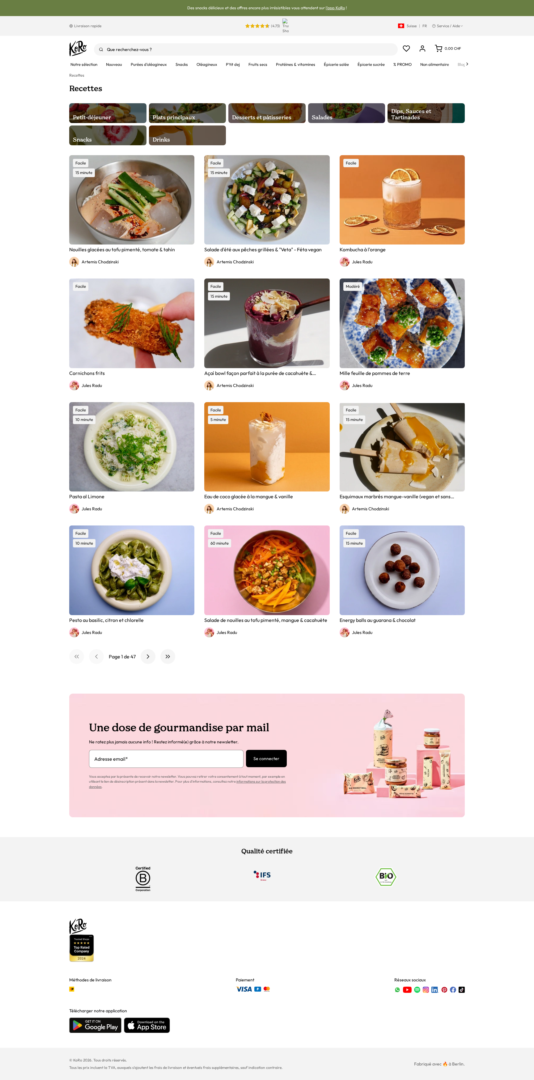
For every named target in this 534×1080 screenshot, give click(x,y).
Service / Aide (448, 25)
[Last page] (167, 656)
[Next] (467, 64)
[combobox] (246, 49)
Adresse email (111, 759)
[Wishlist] (406, 48)
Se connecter (266, 758)
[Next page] (148, 656)
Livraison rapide (87, 25)
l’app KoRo (335, 7)
